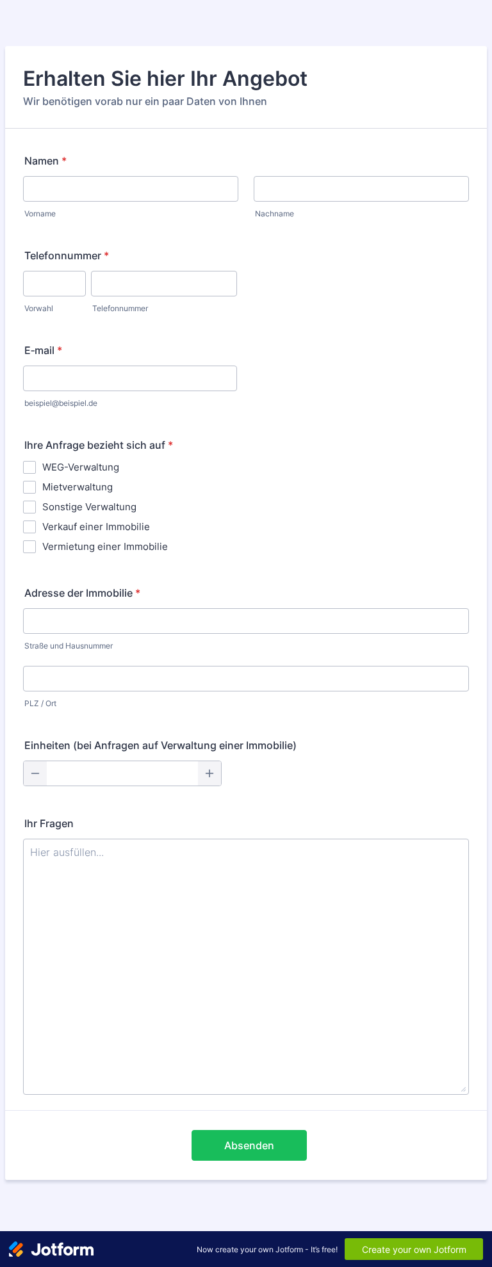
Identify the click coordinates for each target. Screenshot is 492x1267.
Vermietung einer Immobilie (105, 546)
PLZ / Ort (40, 703)
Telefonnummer (66, 255)
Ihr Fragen (49, 823)
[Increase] (209, 773)
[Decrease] (35, 773)
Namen (45, 160)
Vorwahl (38, 308)
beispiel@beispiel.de (60, 403)
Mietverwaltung (77, 487)
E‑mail (43, 350)
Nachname (274, 213)
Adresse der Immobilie (82, 592)
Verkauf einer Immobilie (96, 527)
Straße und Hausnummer (68, 645)
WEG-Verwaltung (80, 467)
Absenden (249, 1145)
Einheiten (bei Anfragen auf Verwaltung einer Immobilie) (160, 745)
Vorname (40, 213)
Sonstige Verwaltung (89, 507)
